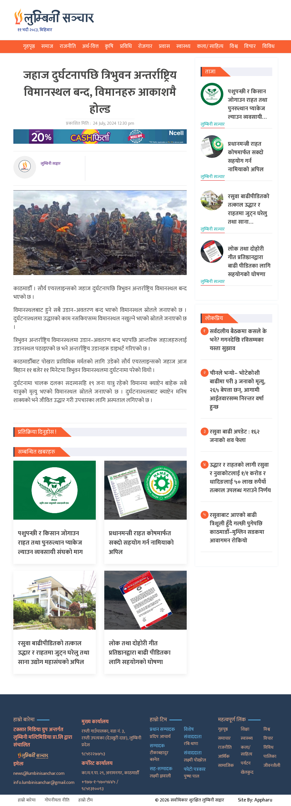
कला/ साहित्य (210, 46)
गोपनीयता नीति (57, 800)
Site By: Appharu (255, 800)
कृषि (109, 46)
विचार (250, 46)
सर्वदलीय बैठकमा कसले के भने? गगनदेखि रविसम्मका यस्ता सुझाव (238, 340)
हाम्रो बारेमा (27, 800)
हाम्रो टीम (85, 800)
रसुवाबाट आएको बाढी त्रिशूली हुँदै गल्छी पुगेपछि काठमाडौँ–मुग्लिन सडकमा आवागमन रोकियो (237, 527)
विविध (268, 46)
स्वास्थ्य (183, 46)
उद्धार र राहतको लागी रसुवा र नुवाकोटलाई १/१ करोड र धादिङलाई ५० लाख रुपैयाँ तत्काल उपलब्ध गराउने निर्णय (240, 477)
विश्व (234, 46)
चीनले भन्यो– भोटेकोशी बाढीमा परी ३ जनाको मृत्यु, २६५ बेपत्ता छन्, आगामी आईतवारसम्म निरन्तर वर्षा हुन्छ (237, 390)
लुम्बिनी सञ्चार (51, 163)
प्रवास (164, 46)
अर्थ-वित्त (90, 46)
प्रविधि (126, 46)
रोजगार (145, 46)
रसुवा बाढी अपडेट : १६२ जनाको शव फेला (235, 436)
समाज (47, 46)
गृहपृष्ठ (29, 46)
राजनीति (68, 46)
